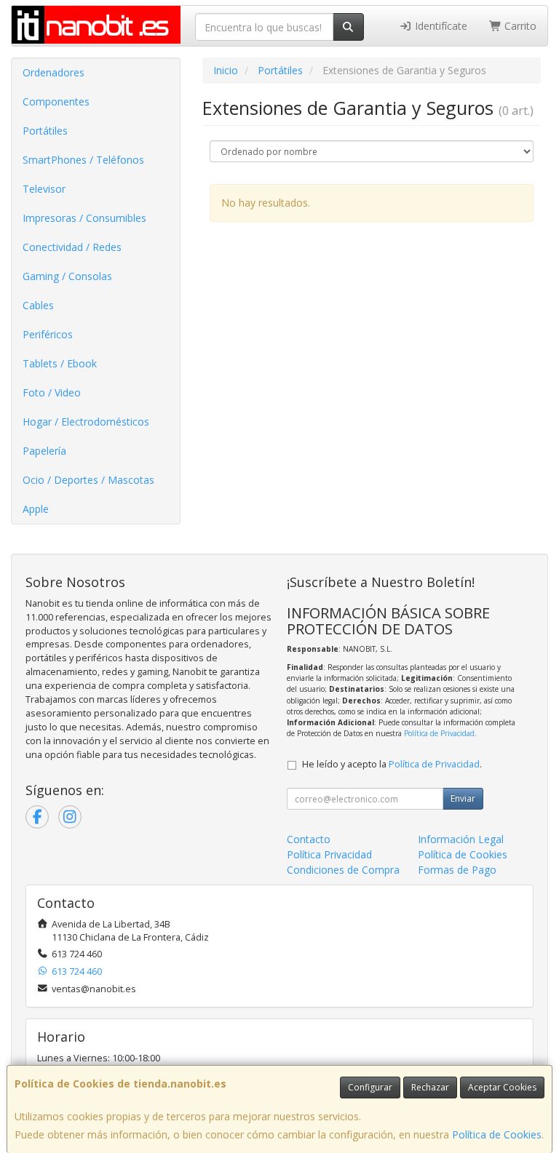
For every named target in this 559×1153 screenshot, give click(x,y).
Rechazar (430, 1087)
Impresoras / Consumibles (84, 218)
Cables (38, 305)
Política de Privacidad (439, 733)
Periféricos (48, 334)
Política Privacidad (329, 854)
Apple (36, 509)
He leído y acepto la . (392, 764)
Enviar (463, 798)
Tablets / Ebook (60, 363)
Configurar (370, 1087)
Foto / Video (52, 392)
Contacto (308, 839)
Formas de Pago (457, 870)
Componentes (56, 101)
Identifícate (439, 26)
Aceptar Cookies (502, 1087)
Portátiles (45, 130)
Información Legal (461, 839)
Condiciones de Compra (343, 870)
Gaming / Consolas (67, 276)
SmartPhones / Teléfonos (83, 160)
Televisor (44, 189)
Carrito (518, 26)
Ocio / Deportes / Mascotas (88, 480)
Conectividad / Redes (72, 247)
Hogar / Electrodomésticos (86, 421)
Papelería (44, 451)
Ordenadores (53, 72)
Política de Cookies (497, 1134)
